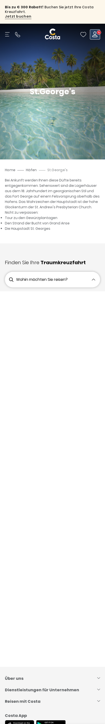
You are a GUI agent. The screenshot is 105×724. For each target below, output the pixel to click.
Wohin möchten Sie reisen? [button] (42, 279)
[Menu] (8, 34)
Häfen (31, 170)
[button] (83, 34)
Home (10, 170)
